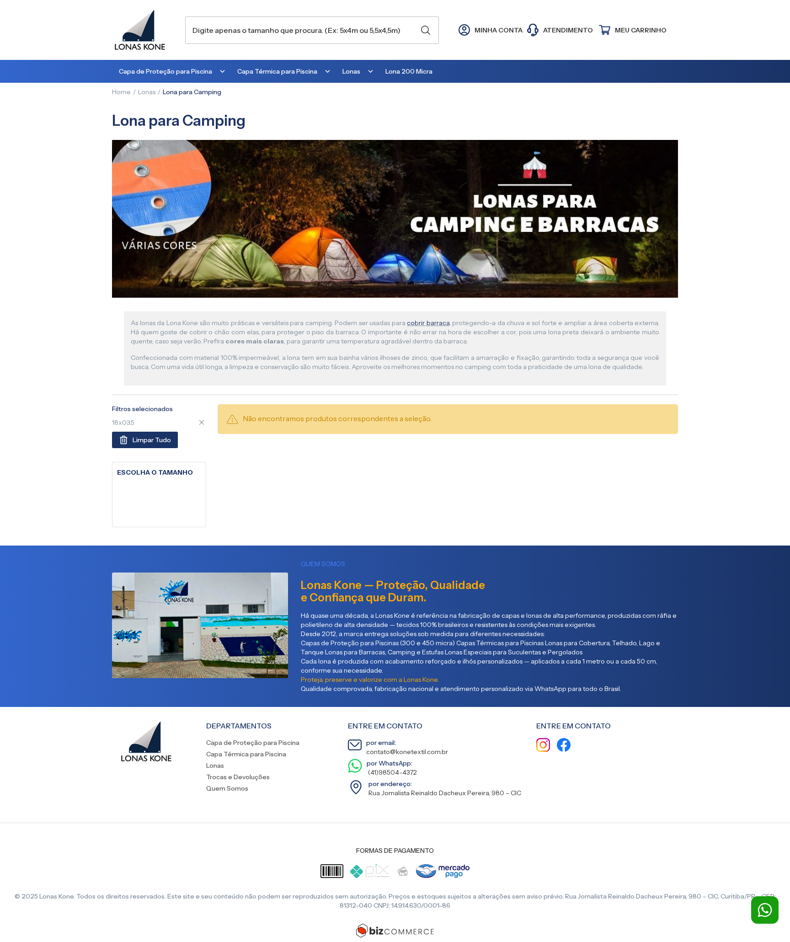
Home (121, 92)
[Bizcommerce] (395, 930)
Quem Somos (227, 788)
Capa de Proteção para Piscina (252, 743)
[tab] (159, 472)
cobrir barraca (428, 323)
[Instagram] (543, 746)
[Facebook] (564, 746)
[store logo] (144, 30)
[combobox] (312, 30)
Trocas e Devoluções (238, 777)
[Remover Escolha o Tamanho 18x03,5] (201, 422)
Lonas (146, 92)
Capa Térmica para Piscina (246, 754)
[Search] (425, 30)
